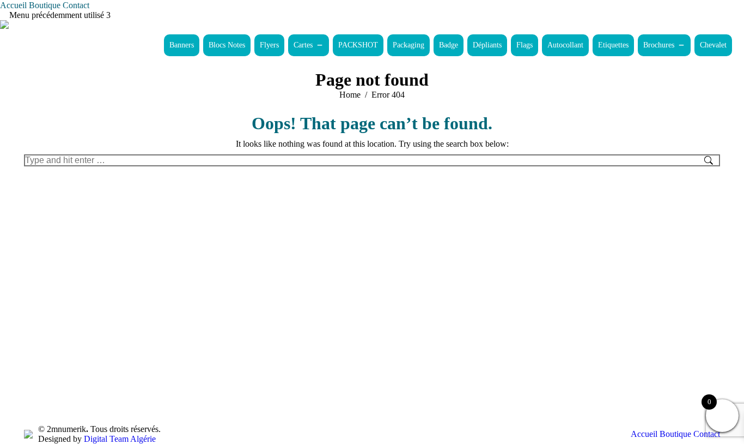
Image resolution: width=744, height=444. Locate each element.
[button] (318, 45)
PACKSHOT (358, 45)
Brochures (658, 45)
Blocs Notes (227, 45)
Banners (181, 45)
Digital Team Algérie (120, 438)
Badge (448, 45)
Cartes (303, 45)
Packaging (408, 45)
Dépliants (487, 45)
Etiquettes (613, 45)
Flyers (269, 45)
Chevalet (713, 45)
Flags (524, 45)
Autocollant (565, 45)
